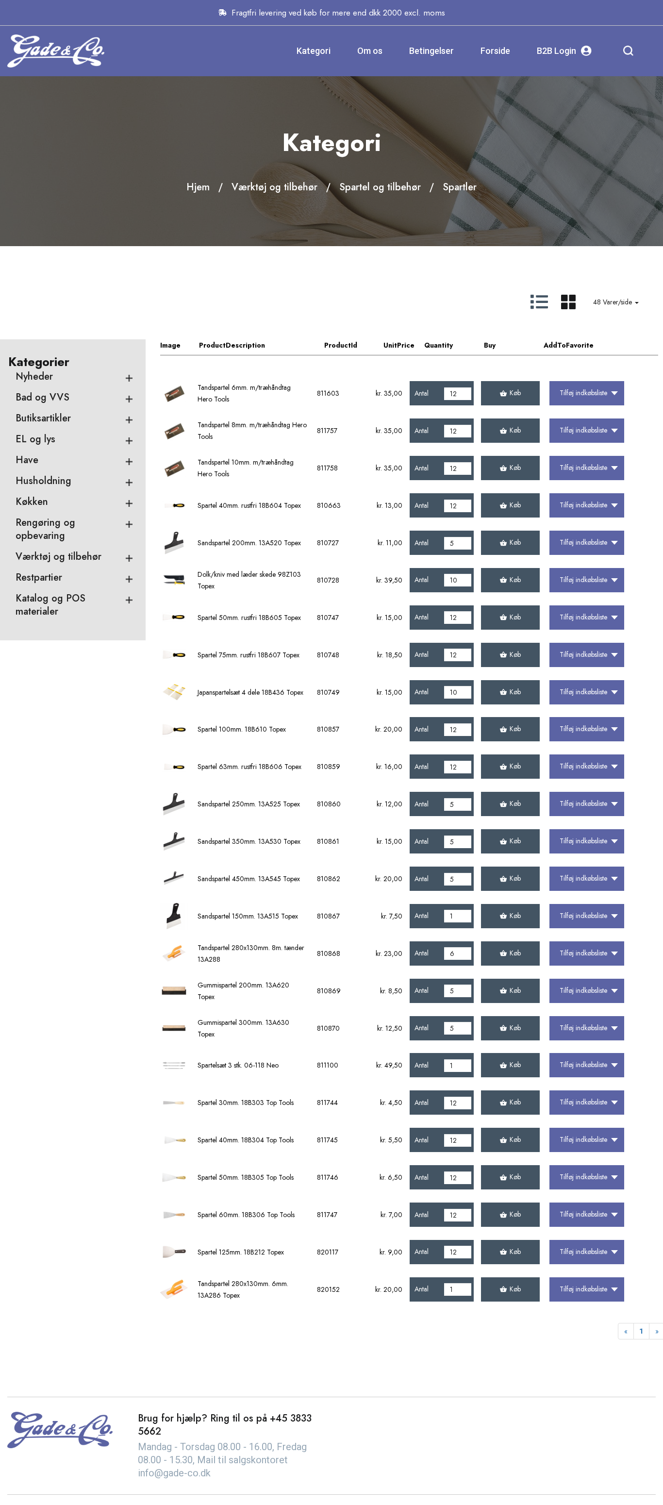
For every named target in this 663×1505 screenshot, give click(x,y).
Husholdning (43, 480)
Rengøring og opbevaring (45, 529)
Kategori (314, 51)
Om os (369, 51)
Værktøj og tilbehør (274, 187)
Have (27, 460)
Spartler (460, 187)
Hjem (198, 187)
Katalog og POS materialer (50, 605)
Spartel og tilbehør (380, 187)
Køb (515, 393)
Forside (495, 51)
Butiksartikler (43, 418)
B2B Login (556, 51)
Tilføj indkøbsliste (583, 393)
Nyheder (34, 376)
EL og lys (35, 439)
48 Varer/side (613, 302)
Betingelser (431, 51)
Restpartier (39, 577)
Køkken (32, 501)
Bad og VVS (42, 397)
